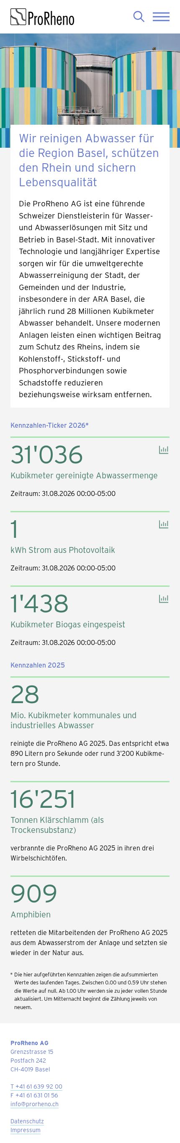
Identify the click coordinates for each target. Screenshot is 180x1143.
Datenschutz (27, 1121)
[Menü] (161, 17)
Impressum (25, 1130)
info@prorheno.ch (34, 1104)
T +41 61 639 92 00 (36, 1086)
